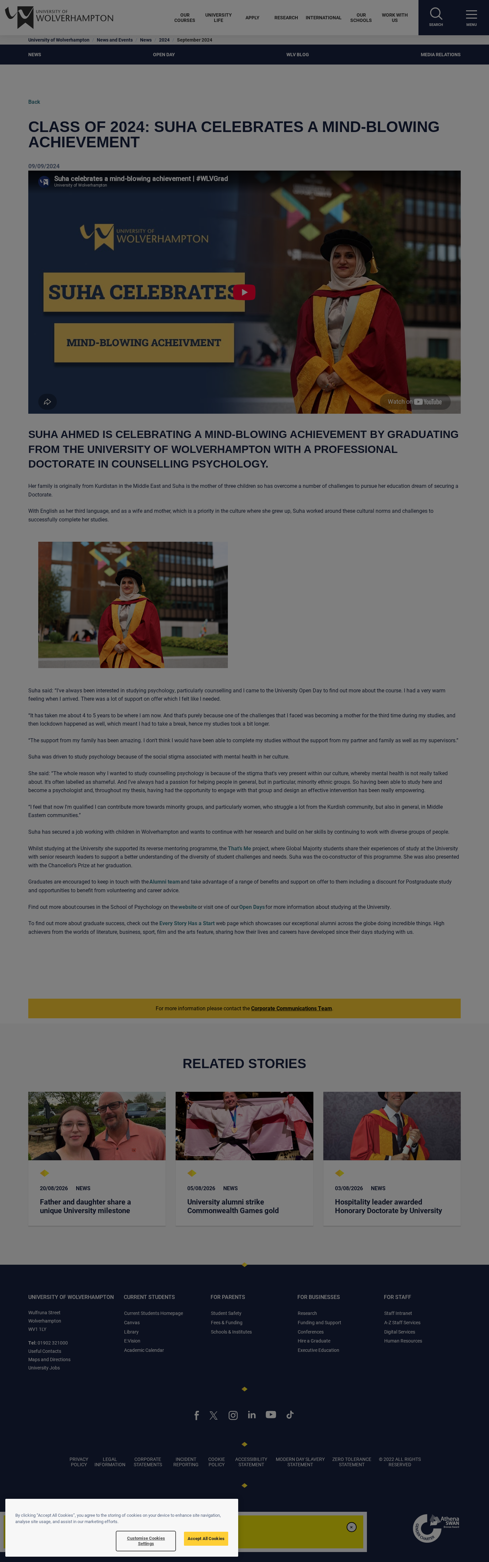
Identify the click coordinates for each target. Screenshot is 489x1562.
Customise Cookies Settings (146, 1540)
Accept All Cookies (206, 1538)
